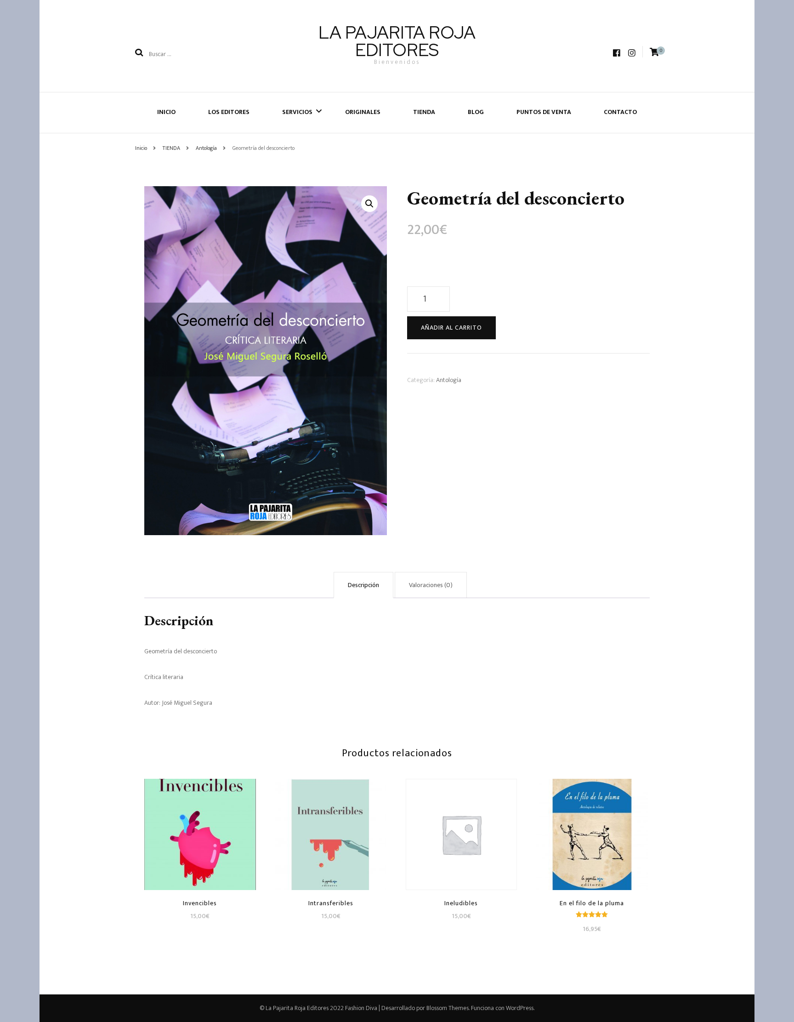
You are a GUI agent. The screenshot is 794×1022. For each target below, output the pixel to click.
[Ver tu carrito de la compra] (654, 52)
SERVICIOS (297, 112)
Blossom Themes (447, 1008)
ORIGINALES (362, 112)
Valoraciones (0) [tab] (431, 585)
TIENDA (424, 112)
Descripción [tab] (363, 585)
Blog (476, 112)
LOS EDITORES (229, 112)
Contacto (620, 112)
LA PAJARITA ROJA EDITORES (397, 41)
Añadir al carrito (451, 327)
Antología (448, 380)
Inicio (166, 112)
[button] (369, 203)
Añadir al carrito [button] (200, 832)
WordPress (519, 1008)
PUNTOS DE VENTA (543, 112)
